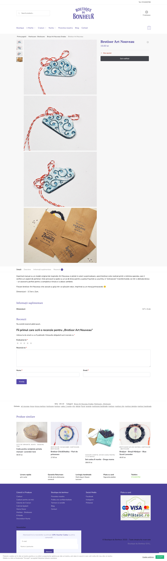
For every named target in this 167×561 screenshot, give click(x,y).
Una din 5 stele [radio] (17, 343)
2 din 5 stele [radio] (21, 343)
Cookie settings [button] (148, 557)
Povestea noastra (57, 496)
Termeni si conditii (58, 503)
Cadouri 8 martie (91, 455)
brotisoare (50, 406)
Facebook (89, 496)
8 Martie (19, 515)
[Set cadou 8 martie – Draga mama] (100, 437)
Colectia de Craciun (23, 503)
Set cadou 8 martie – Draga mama (99, 459)
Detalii (18, 269)
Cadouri (19, 496)
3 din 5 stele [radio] (24, 343)
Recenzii (57, 269)
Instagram (90, 500)
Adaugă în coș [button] (32, 460)
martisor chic (119, 406)
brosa (32, 406)
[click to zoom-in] (60, 67)
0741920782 (135, 477)
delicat (78, 406)
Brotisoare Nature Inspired (130, 447)
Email (86, 370)
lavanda (88, 406)
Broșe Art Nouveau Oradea (56, 36)
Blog (53, 506)
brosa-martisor (40, 406)
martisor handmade (144, 406)
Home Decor (21, 509)
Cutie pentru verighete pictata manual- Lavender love (29, 450)
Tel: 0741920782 (145, 2)
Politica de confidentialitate (61, 500)
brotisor (57, 406)
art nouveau (25, 406)
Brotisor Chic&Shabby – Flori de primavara (64, 453)
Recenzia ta (21, 348)
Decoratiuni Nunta (23, 518)
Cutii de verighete (23, 444)
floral (83, 406)
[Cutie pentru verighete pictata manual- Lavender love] (31, 432)
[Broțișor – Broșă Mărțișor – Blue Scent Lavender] (134, 433)
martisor (111, 406)
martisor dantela (131, 406)
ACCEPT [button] (160, 557)
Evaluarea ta (22, 340)
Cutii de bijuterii (22, 506)
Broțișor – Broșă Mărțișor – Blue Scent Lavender (132, 453)
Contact (54, 509)
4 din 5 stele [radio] (27, 343)
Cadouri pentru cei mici (25, 500)
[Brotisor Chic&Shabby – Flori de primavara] (66, 433)
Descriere (27, 269)
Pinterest (89, 503)
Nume (19, 370)
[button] (145, 28)
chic (73, 406)
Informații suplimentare (42, 269)
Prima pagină (21, 36)
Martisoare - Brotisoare (36, 36)
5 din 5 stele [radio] (31, 343)
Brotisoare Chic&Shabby (60, 447)
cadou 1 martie (66, 406)
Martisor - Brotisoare (24, 512)
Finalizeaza (146, 15)
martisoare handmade (100, 406)
